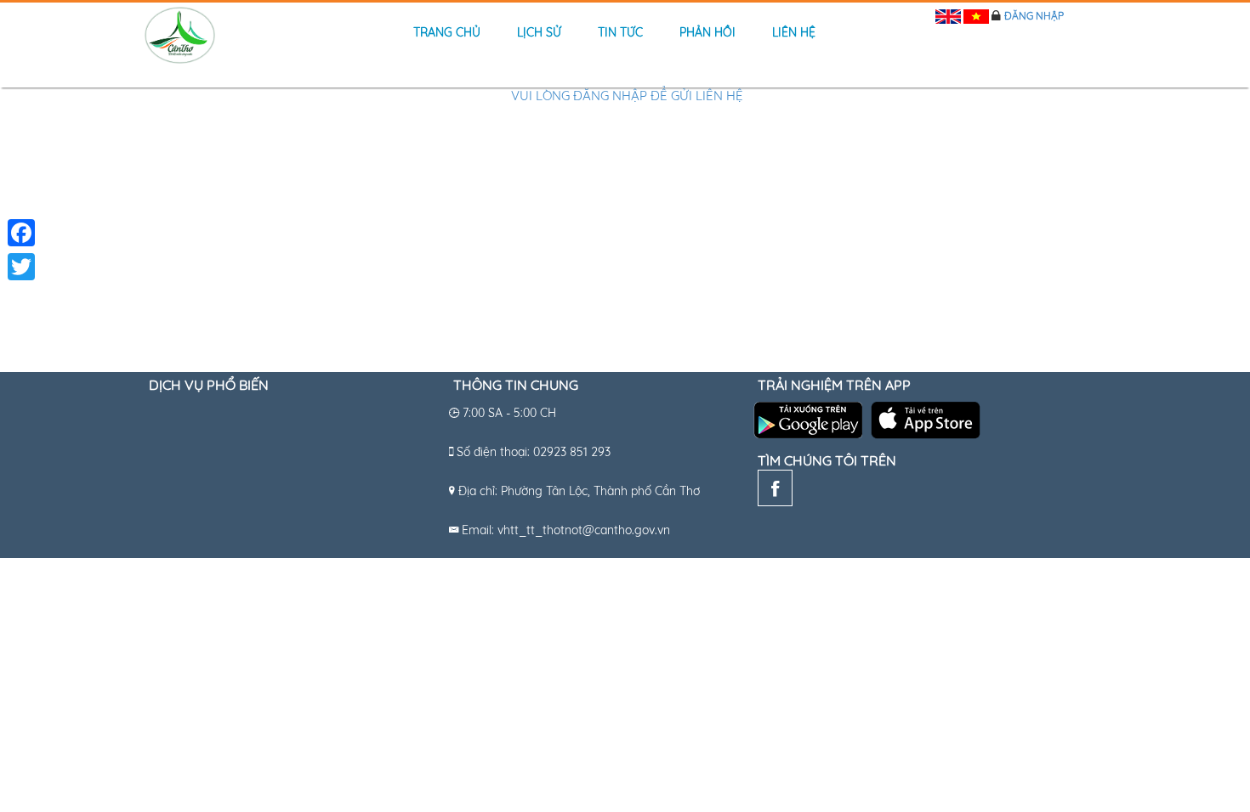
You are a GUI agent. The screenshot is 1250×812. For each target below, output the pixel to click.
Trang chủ (446, 32)
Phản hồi (707, 32)
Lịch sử (539, 32)
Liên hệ (793, 32)
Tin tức (620, 32)
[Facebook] (775, 491)
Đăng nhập (1034, 15)
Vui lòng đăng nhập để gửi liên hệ (627, 95)
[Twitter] (21, 267)
